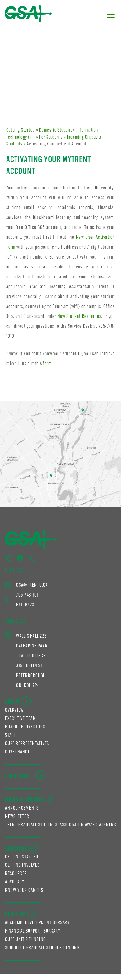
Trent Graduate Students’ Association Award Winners (60, 825)
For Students (51, 137)
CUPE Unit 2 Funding (25, 939)
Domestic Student (55, 130)
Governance (17, 752)
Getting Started (20, 130)
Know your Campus (24, 890)
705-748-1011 (28, 595)
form (47, 363)
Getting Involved (22, 865)
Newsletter (17, 816)
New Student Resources (79, 316)
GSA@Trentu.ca (32, 585)
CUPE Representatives (27, 743)
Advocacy (14, 882)
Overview (14, 710)
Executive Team (20, 718)
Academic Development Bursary (37, 923)
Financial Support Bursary (32, 931)
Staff (10, 735)
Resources (16, 873)
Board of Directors (25, 727)
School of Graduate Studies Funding (42, 948)
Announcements (21, 808)
